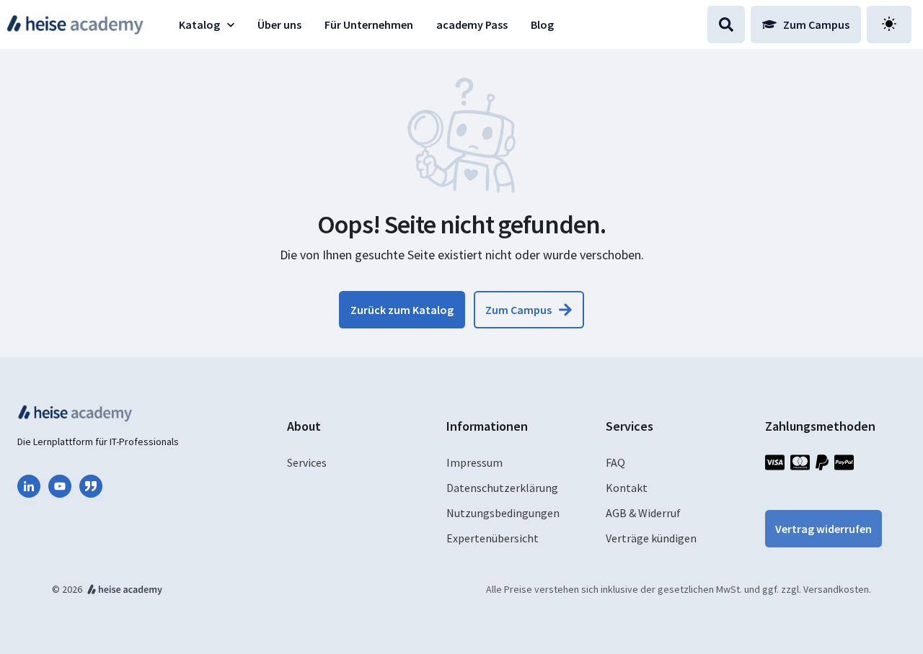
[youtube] (59, 486)
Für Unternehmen (368, 24)
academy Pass (472, 24)
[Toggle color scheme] (889, 24)
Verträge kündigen (651, 538)
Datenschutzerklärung (502, 487)
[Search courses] (726, 24)
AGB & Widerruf (643, 513)
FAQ (615, 462)
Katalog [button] (199, 24)
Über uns (279, 24)
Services (307, 462)
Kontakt (627, 487)
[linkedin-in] (28, 486)
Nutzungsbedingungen (503, 513)
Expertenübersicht (492, 538)
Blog (542, 24)
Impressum (474, 462)
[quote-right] (90, 486)
